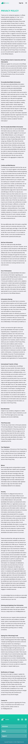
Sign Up (21, 3)
